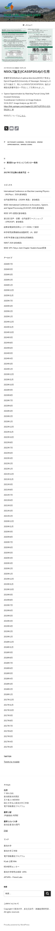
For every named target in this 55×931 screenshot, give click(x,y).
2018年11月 (9, 647)
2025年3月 (8, 306)
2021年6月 (8, 500)
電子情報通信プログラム (14, 856)
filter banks (30, 142)
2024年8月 (8, 343)
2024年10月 (9, 332)
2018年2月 (8, 689)
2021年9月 (8, 484)
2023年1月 (8, 421)
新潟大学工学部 (10, 851)
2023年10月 (9, 385)
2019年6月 (8, 610)
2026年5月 (8, 269)
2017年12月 (9, 700)
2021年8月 (8, 490)
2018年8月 (8, 658)
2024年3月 (8, 364)
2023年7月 (8, 400)
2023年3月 (8, 411)
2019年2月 (8, 631)
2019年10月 (9, 589)
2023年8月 (8, 395)
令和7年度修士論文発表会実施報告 (19, 237)
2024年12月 (9, 322)
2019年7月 (8, 605)
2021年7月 (8, 495)
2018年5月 (8, 673)
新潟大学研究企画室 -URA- (15, 872)
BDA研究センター (11, 867)
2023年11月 (9, 379)
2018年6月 (8, 668)
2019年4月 (8, 621)
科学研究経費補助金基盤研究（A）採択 (21, 232)
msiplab (23, 68)
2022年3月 (8, 458)
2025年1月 (8, 316)
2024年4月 (8, 358)
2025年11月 (9, 295)
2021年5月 (8, 505)
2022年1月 (8, 469)
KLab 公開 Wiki (10, 861)
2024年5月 (8, 353)
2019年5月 (8, 616)
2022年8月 (8, 442)
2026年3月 (8, 274)
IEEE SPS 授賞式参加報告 (15, 213)
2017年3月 (8, 747)
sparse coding (26, 144)
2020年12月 (9, 521)
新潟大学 (8, 846)
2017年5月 (8, 736)
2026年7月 (8, 264)
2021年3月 (8, 511)
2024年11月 (9, 327)
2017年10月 (9, 710)
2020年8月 (8, 537)
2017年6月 (8, 731)
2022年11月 (9, 432)
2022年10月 (9, 437)
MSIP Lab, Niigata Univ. (22, 15)
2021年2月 (8, 516)
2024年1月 (8, 369)
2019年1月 (8, 637)
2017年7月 (8, 726)
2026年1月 (8, 285)
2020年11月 (9, 526)
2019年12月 (9, 579)
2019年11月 (9, 584)
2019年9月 (8, 595)
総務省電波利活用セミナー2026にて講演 (21, 227)
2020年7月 (8, 542)
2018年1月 (8, 694)
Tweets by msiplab (11, 762)
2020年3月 (8, 563)
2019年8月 (8, 600)
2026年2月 (8, 280)
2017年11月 (9, 705)
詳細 (6, 831)
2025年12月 (9, 290)
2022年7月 (8, 448)
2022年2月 (8, 463)
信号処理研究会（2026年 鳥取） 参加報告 (22, 200)
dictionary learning (15, 142)
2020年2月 (8, 568)
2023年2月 (8, 416)
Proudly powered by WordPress (16, 925)
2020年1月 (8, 574)
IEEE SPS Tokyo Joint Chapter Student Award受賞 (25, 248)
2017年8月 (8, 720)
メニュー (28, 25)
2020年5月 (8, 553)
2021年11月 (9, 479)
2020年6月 (8, 547)
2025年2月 (8, 311)
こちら (22, 115)
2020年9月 (8, 532)
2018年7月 (8, 663)
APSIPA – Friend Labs (13, 877)
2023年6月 (8, 406)
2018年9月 (8, 652)
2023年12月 (9, 374)
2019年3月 (8, 626)
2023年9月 (8, 390)
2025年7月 (8, 301)
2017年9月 (8, 715)
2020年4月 (8, 558)
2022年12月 (9, 427)
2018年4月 (8, 678)
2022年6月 (8, 453)
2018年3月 (8, 684)
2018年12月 (9, 642)
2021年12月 (9, 474)
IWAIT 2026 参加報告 (13, 243)
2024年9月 (8, 337)
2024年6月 (8, 348)
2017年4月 (8, 742)
